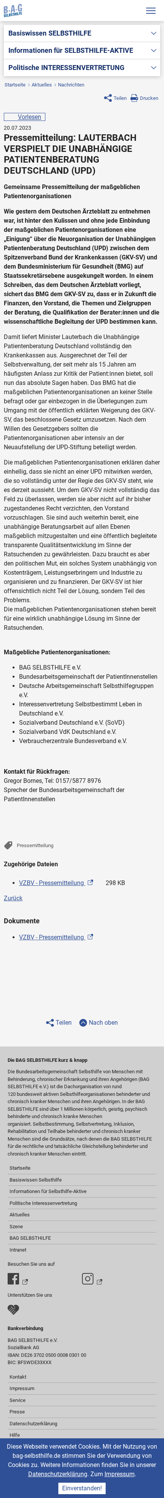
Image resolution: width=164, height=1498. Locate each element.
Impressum (120, 1474)
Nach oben (103, 1022)
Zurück (13, 898)
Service (18, 1400)
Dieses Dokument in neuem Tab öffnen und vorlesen (100, 881)
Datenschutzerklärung (57, 1474)
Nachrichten (71, 85)
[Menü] (151, 10)
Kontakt (18, 1377)
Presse (17, 1412)
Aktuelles (42, 85)
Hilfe (15, 1435)
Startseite (15, 85)
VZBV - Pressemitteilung (52, 883)
